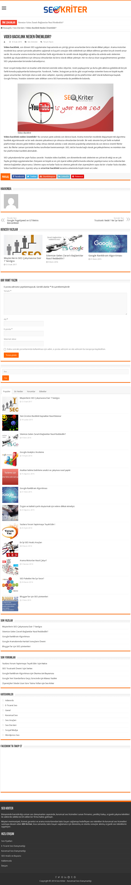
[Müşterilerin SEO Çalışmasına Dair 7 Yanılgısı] (10, 405)
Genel (8, 710)
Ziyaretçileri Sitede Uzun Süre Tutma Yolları (21, 683)
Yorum (7, 291)
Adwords (9, 700)
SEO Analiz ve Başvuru (11, 856)
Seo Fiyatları (6, 841)
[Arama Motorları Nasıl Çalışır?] (10, 567)
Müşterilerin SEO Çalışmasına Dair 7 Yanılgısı (40, 398)
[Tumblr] (72, 877)
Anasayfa (7, 28)
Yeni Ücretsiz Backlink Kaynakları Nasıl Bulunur (40, 416)
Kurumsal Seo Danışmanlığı (13, 851)
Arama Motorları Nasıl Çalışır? (33, 560)
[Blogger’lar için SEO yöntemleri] (10, 603)
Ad (6, 319)
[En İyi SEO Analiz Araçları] (10, 549)
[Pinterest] (62, 877)
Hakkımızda (6, 861)
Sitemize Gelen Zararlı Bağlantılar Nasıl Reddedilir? (40, 22)
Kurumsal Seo (11, 715)
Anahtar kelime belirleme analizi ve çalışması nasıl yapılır (45, 470)
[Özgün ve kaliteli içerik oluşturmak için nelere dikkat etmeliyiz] (10, 513)
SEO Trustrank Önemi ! (12, 668)
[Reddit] (68, 877)
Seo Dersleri (18, 28)
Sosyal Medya (11, 730)
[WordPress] (74, 877)
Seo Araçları (10, 720)
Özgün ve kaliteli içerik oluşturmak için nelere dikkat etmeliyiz (47, 506)
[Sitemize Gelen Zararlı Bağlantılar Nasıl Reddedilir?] (10, 441)
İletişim (4, 866)
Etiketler (42, 391)
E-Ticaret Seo (11, 705)
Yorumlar (31, 391)
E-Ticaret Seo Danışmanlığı (13, 846)
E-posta (8, 329)
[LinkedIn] (65, 877)
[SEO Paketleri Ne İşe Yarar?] (10, 585)
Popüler (6, 391)
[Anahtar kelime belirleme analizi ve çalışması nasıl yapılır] (10, 477)
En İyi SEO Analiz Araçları (31, 542)
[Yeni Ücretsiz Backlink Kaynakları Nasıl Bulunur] (10, 423)
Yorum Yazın (48, 42)
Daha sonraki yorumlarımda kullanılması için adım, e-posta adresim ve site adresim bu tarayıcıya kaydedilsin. (56, 349)
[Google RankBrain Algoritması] (10, 495)
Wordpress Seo (12, 735)
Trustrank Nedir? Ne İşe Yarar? (109, 219)
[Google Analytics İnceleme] (10, 459)
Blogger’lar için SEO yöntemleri (34, 596)
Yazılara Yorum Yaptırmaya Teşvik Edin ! (37, 524)
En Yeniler (18, 391)
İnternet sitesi (10, 339)
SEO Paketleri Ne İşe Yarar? (32, 578)
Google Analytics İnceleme (32, 452)
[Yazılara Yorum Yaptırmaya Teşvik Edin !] (10, 531)
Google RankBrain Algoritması (105, 255)
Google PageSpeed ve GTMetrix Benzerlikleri (23, 220)
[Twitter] (59, 877)
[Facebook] (56, 877)
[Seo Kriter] (65, 8)
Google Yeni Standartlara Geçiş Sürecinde (21, 678)
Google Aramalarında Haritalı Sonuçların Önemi (24, 641)
